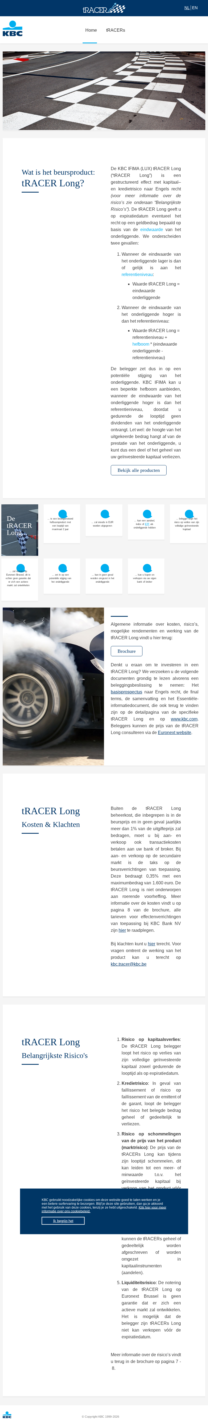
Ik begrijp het (63, 1221)
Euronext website (174, 732)
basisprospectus (126, 692)
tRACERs (115, 30)
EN (195, 7)
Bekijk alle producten (139, 470)
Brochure (127, 651)
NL (187, 7)
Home (91, 30)
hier (122, 930)
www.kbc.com (184, 719)
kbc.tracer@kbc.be (129, 964)
